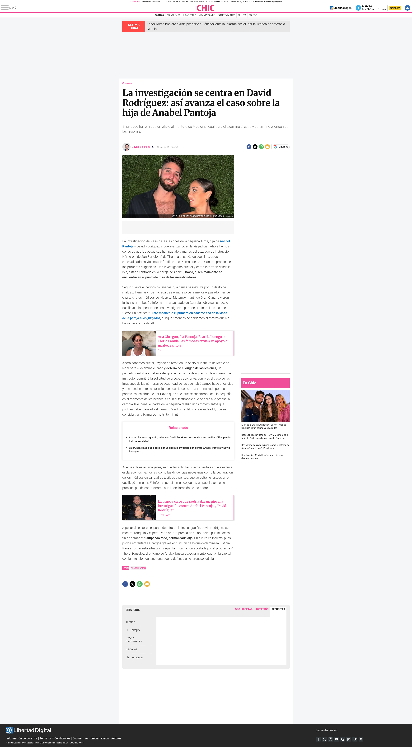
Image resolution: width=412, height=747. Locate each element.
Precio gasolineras (134, 639)
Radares (131, 649)
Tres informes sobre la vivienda (194, 1)
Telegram (354, 739)
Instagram (330, 739)
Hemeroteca (134, 657)
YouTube (336, 739)
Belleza (242, 15)
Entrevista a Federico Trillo (152, 1)
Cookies (78, 738)
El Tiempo (133, 630)
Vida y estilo (189, 15)
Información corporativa (21, 738)
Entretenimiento (226, 15)
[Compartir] (249, 146)
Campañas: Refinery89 (16, 742)
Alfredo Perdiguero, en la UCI (242, 1)
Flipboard (348, 739)
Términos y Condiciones (55, 738)
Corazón (159, 15)
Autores (116, 738)
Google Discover (342, 739)
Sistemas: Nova (77, 742)
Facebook (318, 739)
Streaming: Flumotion (58, 742)
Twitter (324, 739)
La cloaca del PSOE (172, 1)
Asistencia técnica (97, 738)
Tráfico (130, 622)
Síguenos (283, 147)
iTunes (361, 739)
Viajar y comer (207, 15)
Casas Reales (173, 15)
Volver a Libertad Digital (341, 8)
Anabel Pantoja (138, 568)
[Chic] (205, 8)
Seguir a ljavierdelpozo (152, 146)
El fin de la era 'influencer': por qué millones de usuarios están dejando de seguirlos (263, 426)
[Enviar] (261, 146)
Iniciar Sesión (407, 8)
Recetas (253, 15)
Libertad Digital (161, 730)
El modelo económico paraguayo (268, 1)
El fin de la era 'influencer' (219, 1)
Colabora (395, 7)
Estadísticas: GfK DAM (38, 742)
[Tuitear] (255, 146)
